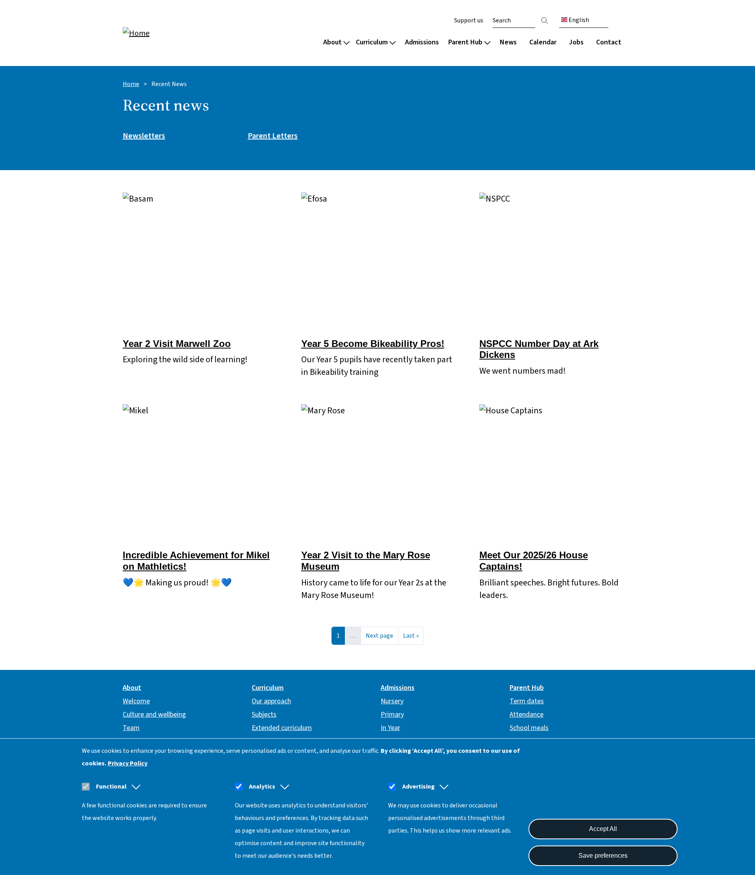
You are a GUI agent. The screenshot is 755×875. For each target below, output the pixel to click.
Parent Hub (465, 42)
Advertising (418, 786)
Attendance (526, 714)
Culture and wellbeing (154, 714)
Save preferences (603, 856)
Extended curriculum (282, 728)
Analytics (262, 786)
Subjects (264, 714)
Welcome (136, 701)
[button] (134, 786)
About (332, 42)
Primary (392, 714)
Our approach (271, 701)
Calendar (542, 42)
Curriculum (372, 42)
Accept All (603, 829)
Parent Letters (273, 136)
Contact (608, 42)
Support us (468, 20)
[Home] (173, 32)
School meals (529, 728)
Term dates (527, 701)
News (508, 42)
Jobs (576, 42)
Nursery (392, 701)
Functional (111, 786)
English (578, 20)
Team (131, 728)
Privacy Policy (127, 763)
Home (131, 84)
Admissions (422, 42)
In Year (390, 728)
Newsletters (144, 136)
